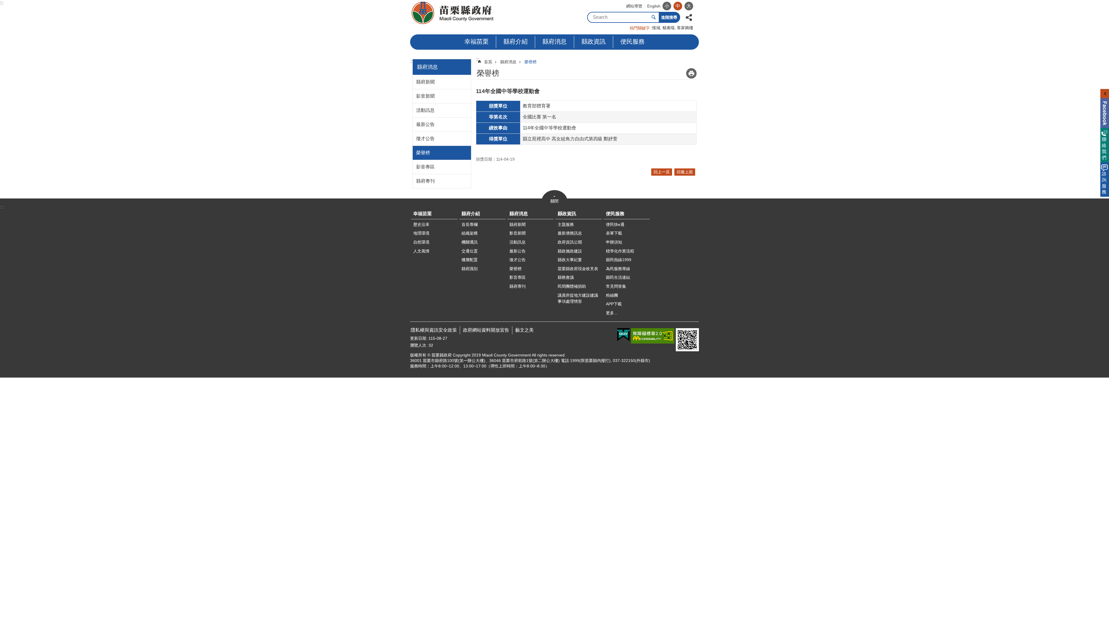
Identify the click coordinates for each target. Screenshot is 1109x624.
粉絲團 (612, 295)
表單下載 (614, 233)
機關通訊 (470, 242)
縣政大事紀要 (570, 259)
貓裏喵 (669, 27)
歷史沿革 (421, 224)
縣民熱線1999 (618, 259)
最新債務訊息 (570, 233)
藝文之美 (524, 330)
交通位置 (470, 251)
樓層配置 (470, 259)
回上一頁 (662, 172)
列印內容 (691, 73)
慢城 (656, 27)
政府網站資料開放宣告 (486, 330)
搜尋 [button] (653, 17)
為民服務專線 (618, 268)
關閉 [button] (554, 201)
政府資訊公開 (570, 242)
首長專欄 (470, 224)
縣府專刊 (425, 181)
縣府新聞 (425, 81)
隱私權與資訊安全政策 (434, 330)
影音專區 (425, 166)
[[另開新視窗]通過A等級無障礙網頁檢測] (652, 335)
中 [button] (678, 5)
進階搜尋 (669, 17)
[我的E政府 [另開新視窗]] (623, 334)
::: (1, 2)
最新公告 (425, 124)
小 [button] (667, 5)
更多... (611, 313)
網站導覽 (634, 6)
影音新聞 (425, 96)
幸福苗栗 (476, 41)
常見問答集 (616, 286)
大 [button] (688, 5)
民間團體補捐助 (572, 286)
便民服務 (632, 41)
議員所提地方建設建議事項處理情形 (578, 298)
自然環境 (421, 242)
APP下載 (614, 304)
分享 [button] (689, 17)
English (653, 6)
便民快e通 (615, 224)
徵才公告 (425, 138)
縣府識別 (470, 268)
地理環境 (421, 233)
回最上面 (685, 172)
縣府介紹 (515, 41)
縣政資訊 (593, 41)
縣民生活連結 (618, 277)
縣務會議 (566, 277)
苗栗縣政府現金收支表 (578, 268)
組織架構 (470, 233)
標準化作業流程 (620, 251)
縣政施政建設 (570, 251)
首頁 (488, 62)
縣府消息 (554, 41)
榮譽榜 (423, 152)
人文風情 (421, 251)
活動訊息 (425, 110)
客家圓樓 (685, 27)
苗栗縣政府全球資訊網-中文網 (453, 13)
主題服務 (566, 224)
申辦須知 (614, 242)
